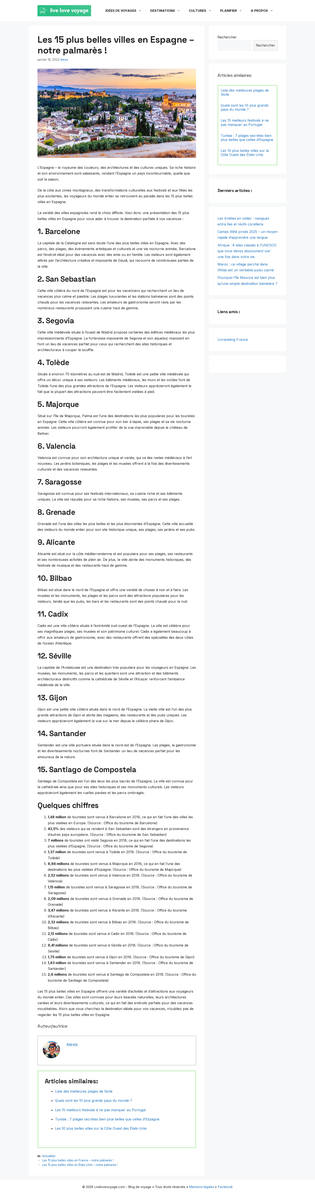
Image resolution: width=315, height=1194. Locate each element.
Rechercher (227, 37)
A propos (259, 11)
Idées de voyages (120, 11)
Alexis (64, 59)
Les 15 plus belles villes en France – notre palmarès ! (78, 1160)
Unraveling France (233, 339)
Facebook (225, 1187)
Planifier (228, 11)
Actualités (49, 1156)
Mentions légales (201, 1187)
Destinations (162, 11)
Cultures (197, 11)
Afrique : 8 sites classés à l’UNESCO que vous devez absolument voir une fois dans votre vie (247, 251)
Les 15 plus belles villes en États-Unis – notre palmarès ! (80, 1165)
